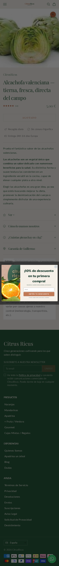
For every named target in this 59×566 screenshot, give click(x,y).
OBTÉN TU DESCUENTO (39, 294)
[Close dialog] (55, 266)
